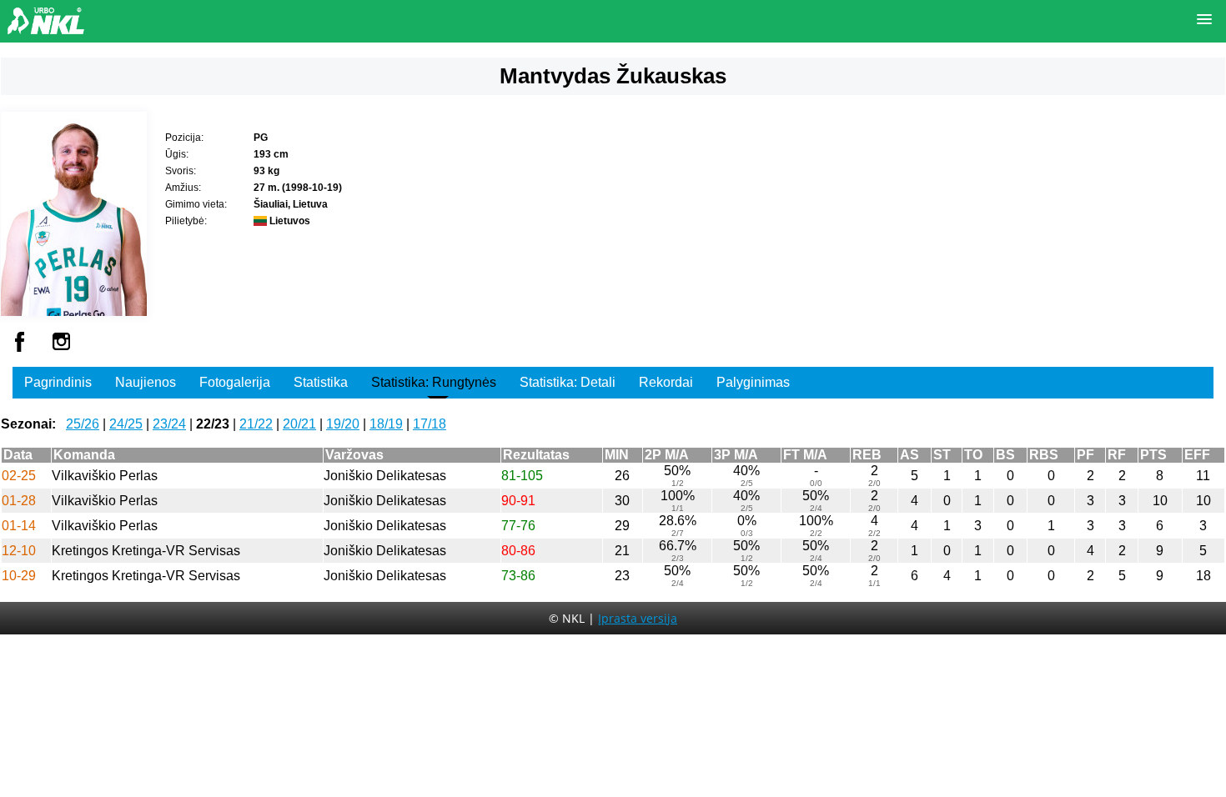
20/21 (299, 424)
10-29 (19, 576)
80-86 (518, 551)
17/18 (429, 424)
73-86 (518, 576)
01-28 (19, 501)
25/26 (82, 424)
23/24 (169, 424)
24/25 (126, 424)
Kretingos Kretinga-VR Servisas (146, 551)
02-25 (19, 476)
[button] (1204, 20)
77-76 (518, 526)
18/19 (386, 424)
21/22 (256, 424)
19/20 (342, 424)
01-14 (19, 526)
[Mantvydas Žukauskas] (74, 311)
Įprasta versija (637, 618)
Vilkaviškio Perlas (105, 476)
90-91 (518, 501)
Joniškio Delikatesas (385, 476)
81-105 (522, 476)
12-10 (19, 551)
